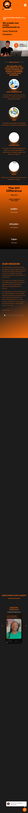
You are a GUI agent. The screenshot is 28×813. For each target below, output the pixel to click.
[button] (25, 5)
